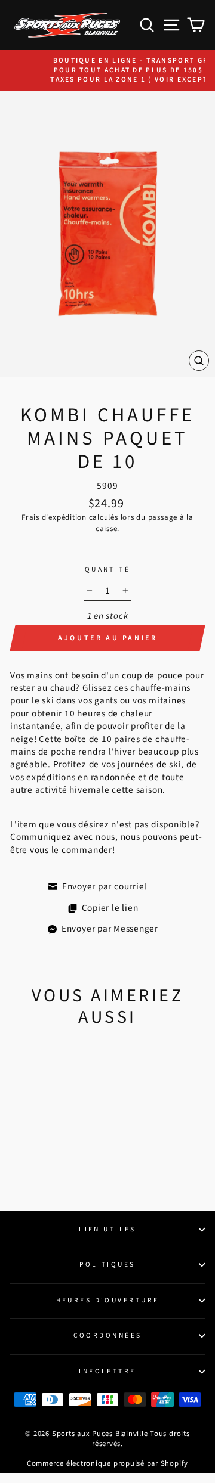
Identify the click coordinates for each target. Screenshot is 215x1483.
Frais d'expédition (54, 517)
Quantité (108, 570)
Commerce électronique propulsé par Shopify (107, 1463)
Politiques (107, 1264)
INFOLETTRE (107, 1371)
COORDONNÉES (107, 1335)
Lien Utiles (107, 1229)
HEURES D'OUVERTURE (107, 1300)
